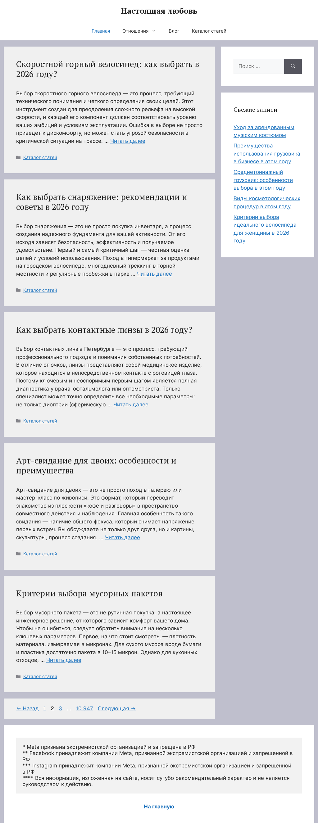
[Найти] (293, 66)
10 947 (85, 708)
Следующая (117, 708)
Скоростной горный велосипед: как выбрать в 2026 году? (107, 68)
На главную (159, 806)
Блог (174, 31)
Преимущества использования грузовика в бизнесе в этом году (267, 153)
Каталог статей (209, 31)
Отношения (135, 31)
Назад (27, 708)
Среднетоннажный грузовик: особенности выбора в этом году (263, 180)
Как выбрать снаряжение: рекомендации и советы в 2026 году (101, 201)
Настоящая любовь (159, 11)
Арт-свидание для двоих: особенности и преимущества (96, 465)
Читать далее (127, 141)
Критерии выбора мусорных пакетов (89, 593)
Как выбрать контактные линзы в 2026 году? (104, 329)
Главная (101, 31)
